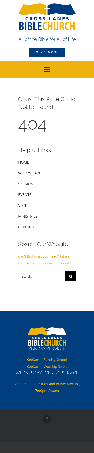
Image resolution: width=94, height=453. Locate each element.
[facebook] (47, 419)
